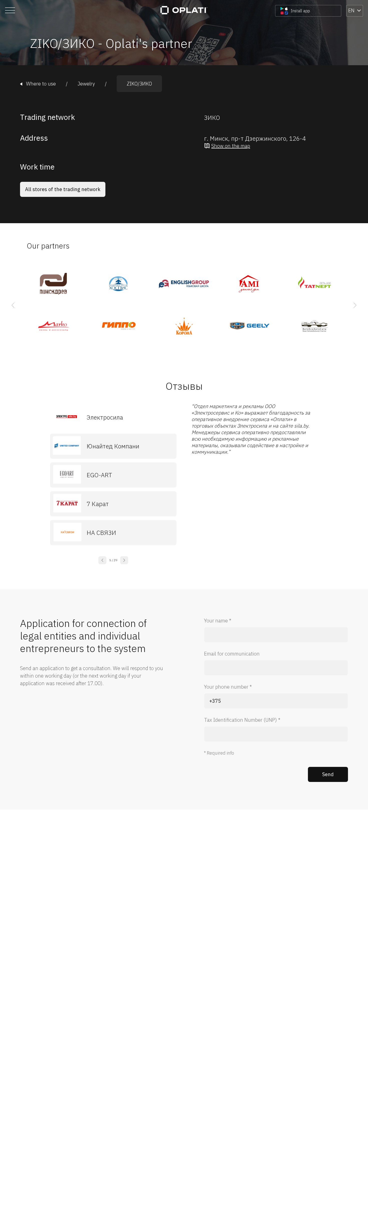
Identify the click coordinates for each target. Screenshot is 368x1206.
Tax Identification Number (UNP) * (242, 719)
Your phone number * (228, 686)
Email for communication (232, 653)
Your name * (217, 620)
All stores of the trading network (62, 189)
